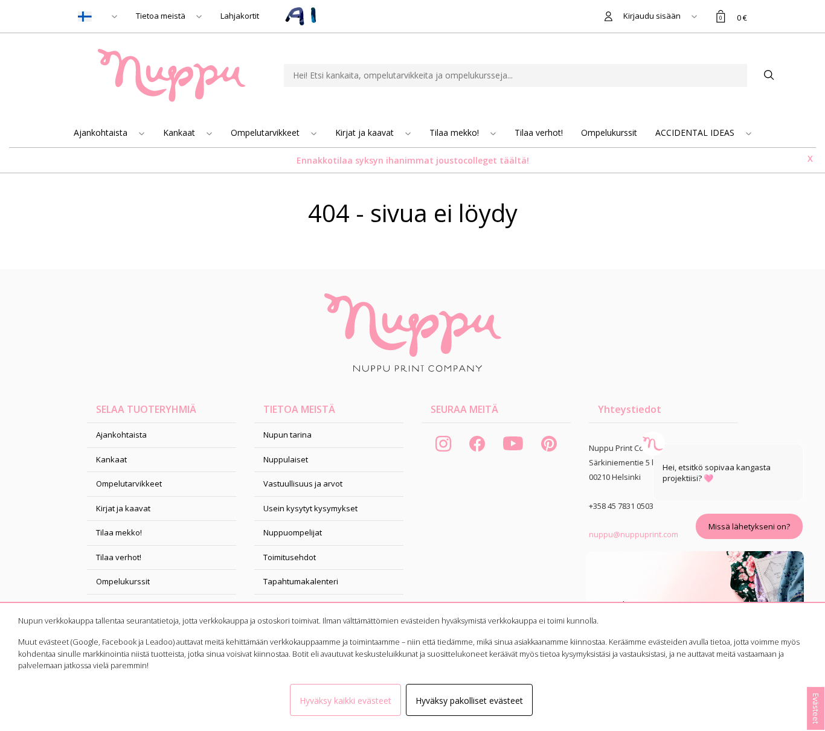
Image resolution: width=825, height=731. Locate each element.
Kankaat (180, 132)
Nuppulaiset (285, 459)
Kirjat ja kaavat (365, 132)
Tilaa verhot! (539, 132)
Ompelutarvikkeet (266, 132)
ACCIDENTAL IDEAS (696, 132)
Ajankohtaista (102, 132)
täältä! (514, 160)
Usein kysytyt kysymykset (310, 508)
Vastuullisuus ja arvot (302, 483)
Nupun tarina (287, 434)
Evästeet (816, 708)
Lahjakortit (239, 15)
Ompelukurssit (609, 132)
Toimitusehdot (289, 557)
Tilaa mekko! (455, 132)
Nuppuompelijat (292, 532)
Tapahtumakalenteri (300, 581)
